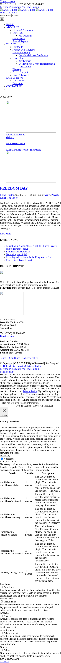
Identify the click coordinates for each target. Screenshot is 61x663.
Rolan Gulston (7, 195)
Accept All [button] (48, 405)
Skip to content (7, 1)
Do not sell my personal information (21, 403)
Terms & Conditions (10, 358)
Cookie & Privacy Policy (29, 366)
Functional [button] (5, 584)
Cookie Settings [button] (23, 405)
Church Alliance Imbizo (18, 251)
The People (35, 149)
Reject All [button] (38, 405)
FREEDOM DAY (15, 134)
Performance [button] (6, 598)
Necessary (9, 458)
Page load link (7, 371)
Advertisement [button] (7, 630)
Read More (5, 233)
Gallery (10, 137)
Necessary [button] (5, 455)
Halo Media (9, 366)
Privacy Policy (30, 391)
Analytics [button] (4, 613)
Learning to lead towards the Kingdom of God (29, 257)
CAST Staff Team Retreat (19, 260)
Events (9, 149)
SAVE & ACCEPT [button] (9, 658)
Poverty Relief (21, 149)
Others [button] (3, 647)
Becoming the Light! (16, 254)
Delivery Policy (30, 358)
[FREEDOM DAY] (31, 181)
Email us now (7, 336)
